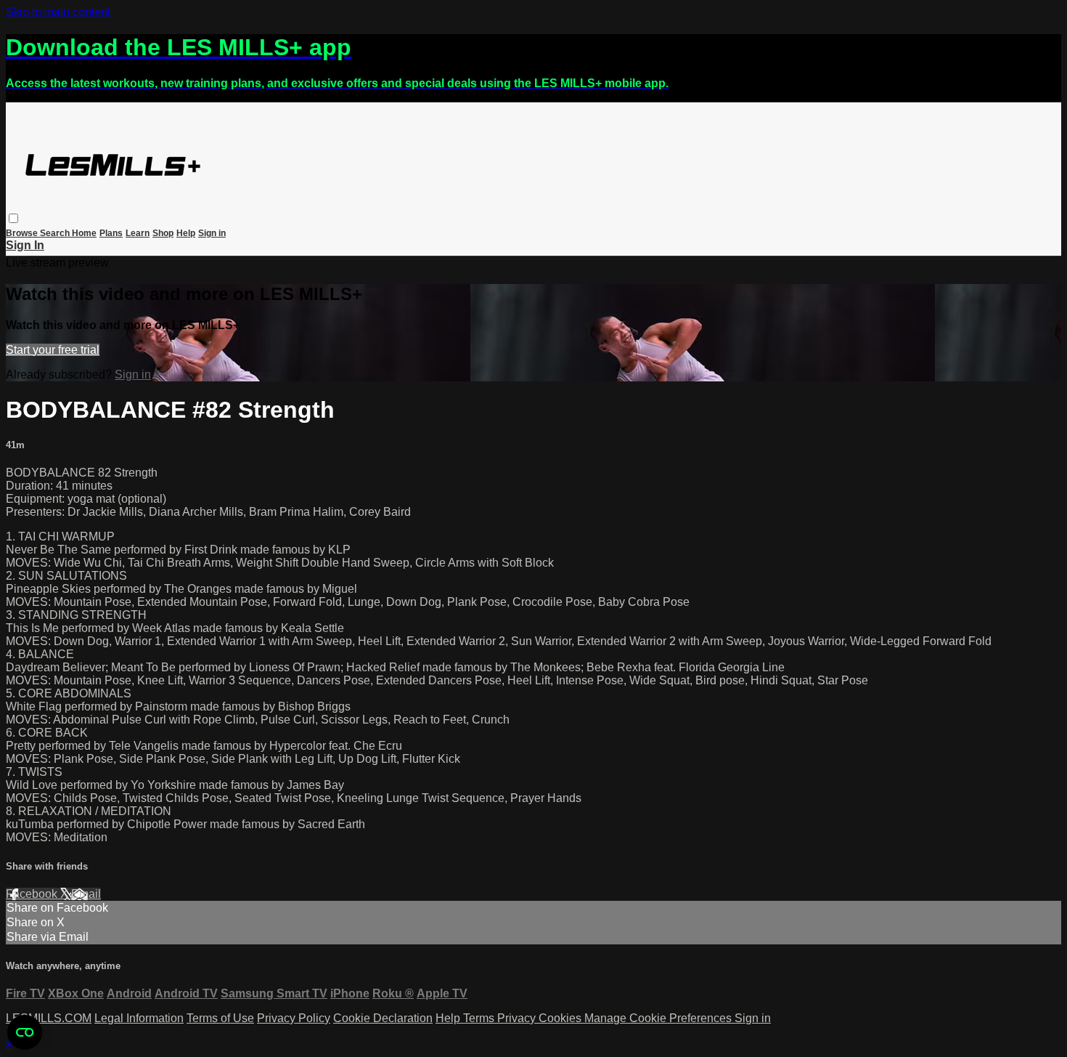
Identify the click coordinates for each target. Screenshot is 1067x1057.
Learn (138, 233)
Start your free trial (52, 350)
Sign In (25, 245)
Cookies (561, 1018)
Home (84, 233)
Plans (111, 233)
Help (185, 233)
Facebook (33, 894)
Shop (162, 233)
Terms (480, 1018)
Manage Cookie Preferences (659, 1018)
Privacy (518, 1018)
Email (86, 894)
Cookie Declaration (383, 1018)
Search (56, 233)
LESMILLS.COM (48, 1018)
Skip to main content (58, 12)
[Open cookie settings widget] (24, 1032)
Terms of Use (220, 1018)
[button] (13, 218)
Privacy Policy (293, 1018)
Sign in (212, 233)
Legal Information (139, 1018)
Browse (23, 233)
